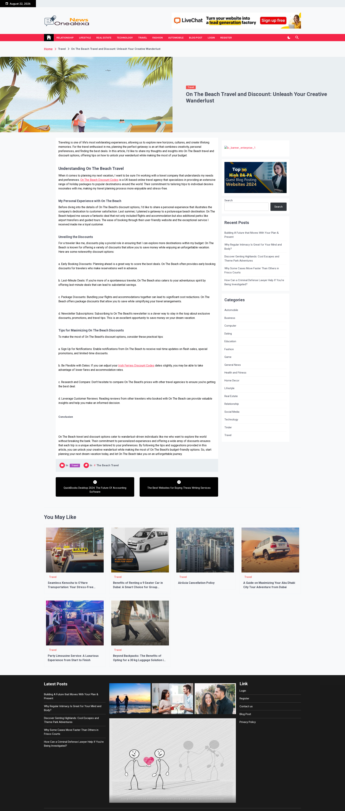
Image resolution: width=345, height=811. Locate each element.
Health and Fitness (235, 372)
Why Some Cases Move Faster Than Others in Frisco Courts (251, 270)
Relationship (65, 37)
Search (228, 200)
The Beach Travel (107, 465)
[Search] (297, 37)
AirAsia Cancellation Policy (196, 583)
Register (226, 37)
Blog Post (195, 37)
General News (232, 364)
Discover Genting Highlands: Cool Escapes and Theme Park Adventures (251, 258)
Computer (230, 325)
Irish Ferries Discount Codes (136, 365)
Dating (228, 333)
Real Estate (103, 37)
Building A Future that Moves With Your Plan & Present (251, 235)
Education (230, 341)
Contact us (246, 706)
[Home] (49, 37)
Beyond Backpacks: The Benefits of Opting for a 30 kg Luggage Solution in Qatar (139, 660)
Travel (142, 37)
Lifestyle (85, 37)
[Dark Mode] (289, 37)
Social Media (231, 411)
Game (227, 357)
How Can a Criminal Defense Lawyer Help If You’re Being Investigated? (254, 282)
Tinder (228, 427)
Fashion (157, 37)
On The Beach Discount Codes (99, 180)
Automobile (176, 37)
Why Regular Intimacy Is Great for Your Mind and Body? (253, 246)
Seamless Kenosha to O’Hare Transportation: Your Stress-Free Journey (70, 587)
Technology (125, 37)
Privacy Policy (248, 722)
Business (229, 318)
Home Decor (231, 380)
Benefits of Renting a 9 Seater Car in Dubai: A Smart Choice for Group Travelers (138, 587)
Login (211, 37)
